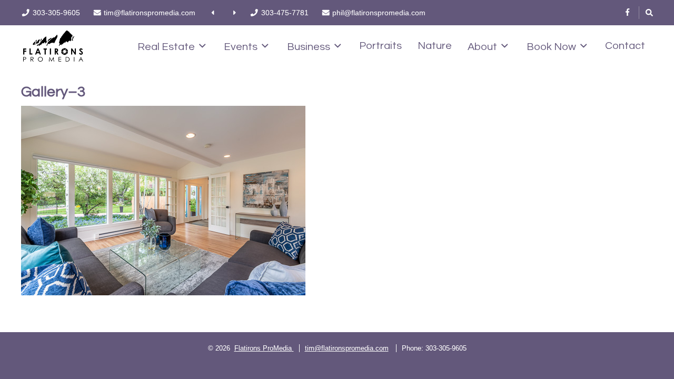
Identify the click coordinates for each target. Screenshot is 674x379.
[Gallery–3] (229, 200)
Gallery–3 (53, 91)
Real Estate (166, 47)
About (482, 47)
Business (308, 47)
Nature (435, 46)
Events (240, 47)
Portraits (380, 46)
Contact (625, 46)
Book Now (551, 47)
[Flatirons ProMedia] (53, 45)
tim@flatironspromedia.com (347, 348)
